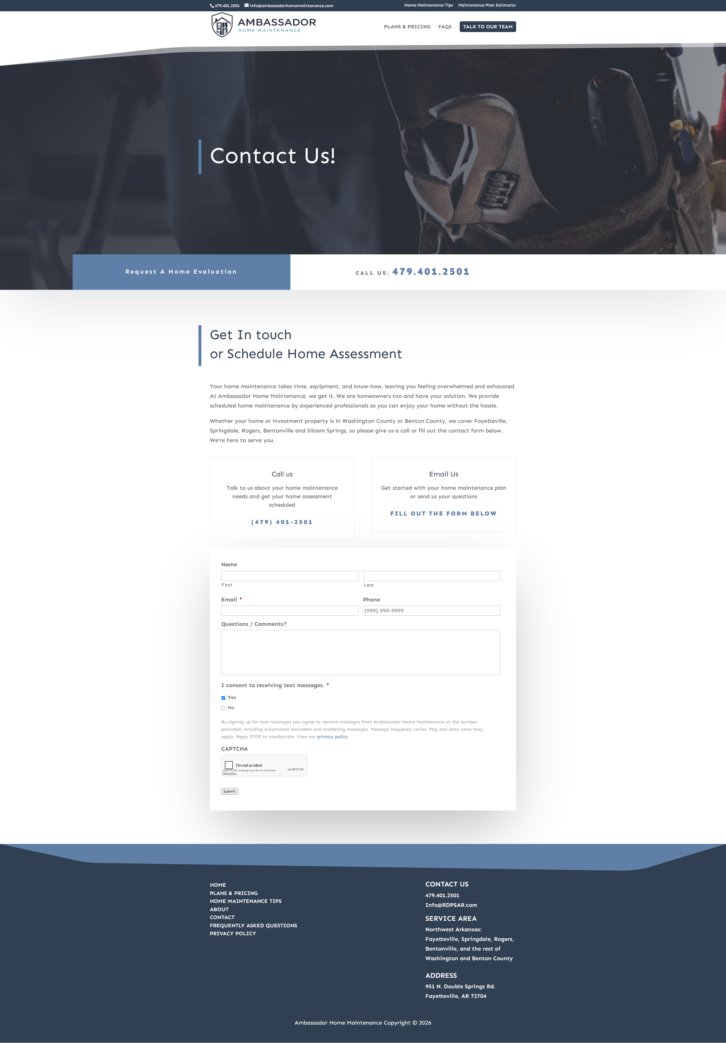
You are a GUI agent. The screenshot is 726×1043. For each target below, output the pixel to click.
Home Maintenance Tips (428, 5)
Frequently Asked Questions (253, 925)
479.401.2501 (227, 5)
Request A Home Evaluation (181, 271)
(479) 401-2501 (282, 522)
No (231, 708)
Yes (232, 697)
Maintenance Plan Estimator (487, 5)
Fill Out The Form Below (443, 513)
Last (369, 585)
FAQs (445, 27)
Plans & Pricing (407, 27)
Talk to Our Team (488, 27)
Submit (229, 791)
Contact (222, 917)
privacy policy (332, 736)
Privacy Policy (233, 933)
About (219, 909)
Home (218, 885)
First (226, 585)
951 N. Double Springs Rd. (460, 986)
